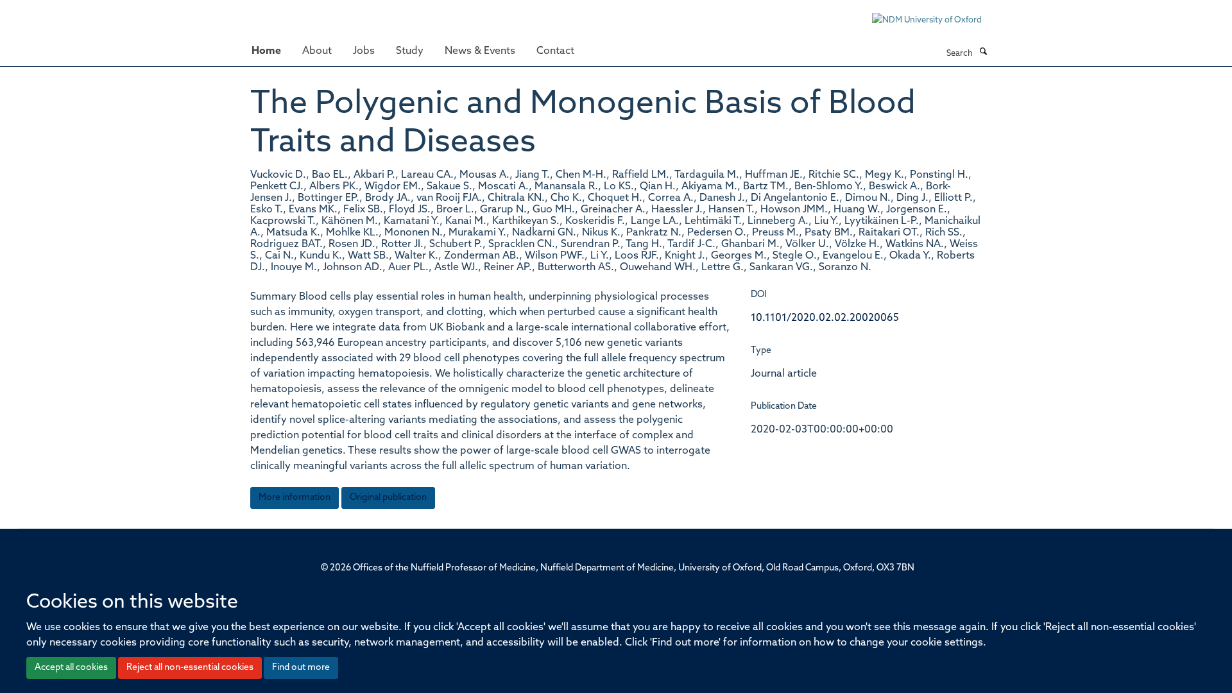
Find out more (301, 667)
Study (410, 51)
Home (266, 51)
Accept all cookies (71, 667)
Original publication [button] (388, 497)
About (317, 51)
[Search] (983, 53)
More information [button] (294, 497)
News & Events (480, 51)
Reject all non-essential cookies (189, 667)
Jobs (364, 51)
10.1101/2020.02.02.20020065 (825, 318)
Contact (555, 51)
